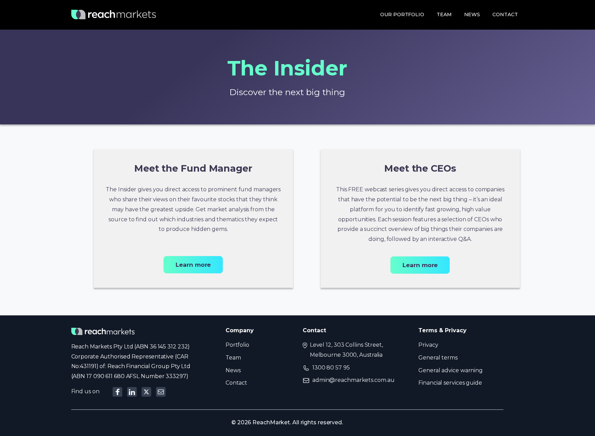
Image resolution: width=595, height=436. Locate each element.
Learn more (193, 264)
